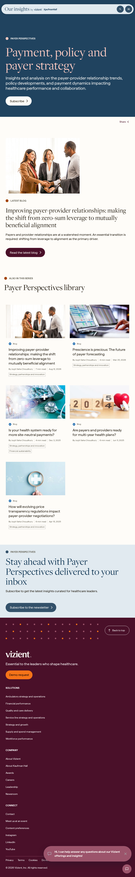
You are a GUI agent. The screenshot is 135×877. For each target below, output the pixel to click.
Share (124, 121)
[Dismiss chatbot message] (125, 854)
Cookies (33, 860)
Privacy (10, 860)
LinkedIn (10, 842)
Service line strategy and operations (25, 717)
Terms (21, 860)
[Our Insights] (19, 9)
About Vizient (13, 758)
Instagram (11, 835)
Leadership (12, 787)
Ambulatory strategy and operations (25, 696)
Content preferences (17, 828)
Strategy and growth (17, 724)
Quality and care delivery (19, 710)
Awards (10, 772)
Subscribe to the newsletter (29, 607)
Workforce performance (19, 738)
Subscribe (17, 101)
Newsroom (12, 794)
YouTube (10, 849)
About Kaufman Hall (17, 765)
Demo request (19, 675)
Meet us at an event (16, 821)
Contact (10, 814)
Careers (10, 779)
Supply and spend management (23, 731)
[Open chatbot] (126, 868)
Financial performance (18, 703)
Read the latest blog (24, 252)
